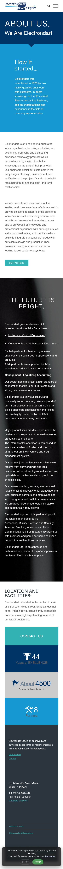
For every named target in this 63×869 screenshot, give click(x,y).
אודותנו (12, 758)
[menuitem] (47, 6)
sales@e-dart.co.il (18, 800)
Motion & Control (16, 826)
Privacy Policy (49, 856)
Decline (25, 862)
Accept (38, 862)
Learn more (15, 754)
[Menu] (54, 6)
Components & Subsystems (21, 833)
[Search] (47, 6)
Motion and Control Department (26, 335)
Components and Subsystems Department (33, 343)
